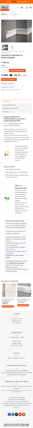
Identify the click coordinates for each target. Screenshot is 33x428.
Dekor (8, 89)
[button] (30, 7)
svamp (15, 245)
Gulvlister (24, 298)
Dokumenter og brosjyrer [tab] (10, 108)
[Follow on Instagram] (13, 414)
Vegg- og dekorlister (15, 89)
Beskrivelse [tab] (6, 101)
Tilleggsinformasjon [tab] (9, 105)
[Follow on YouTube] (23, 414)
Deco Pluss (17, 251)
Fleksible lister (10, 298)
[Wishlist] (18, 7)
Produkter (8, 51)
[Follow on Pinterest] (20, 414)
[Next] (29, 31)
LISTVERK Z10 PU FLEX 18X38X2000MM (8, 300)
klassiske (14, 172)
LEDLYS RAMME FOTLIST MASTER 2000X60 (23, 300)
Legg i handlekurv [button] (8, 306)
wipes (12, 253)
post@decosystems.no (18, 358)
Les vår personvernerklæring (17, 397)
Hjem (2, 51)
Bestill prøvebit (9, 79)
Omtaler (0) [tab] (6, 112)
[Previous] (3, 31)
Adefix (7, 239)
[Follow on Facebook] (9, 414)
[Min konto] (27, 7)
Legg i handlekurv (17, 70)
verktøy (15, 271)
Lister (15, 51)
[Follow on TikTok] (16, 414)
